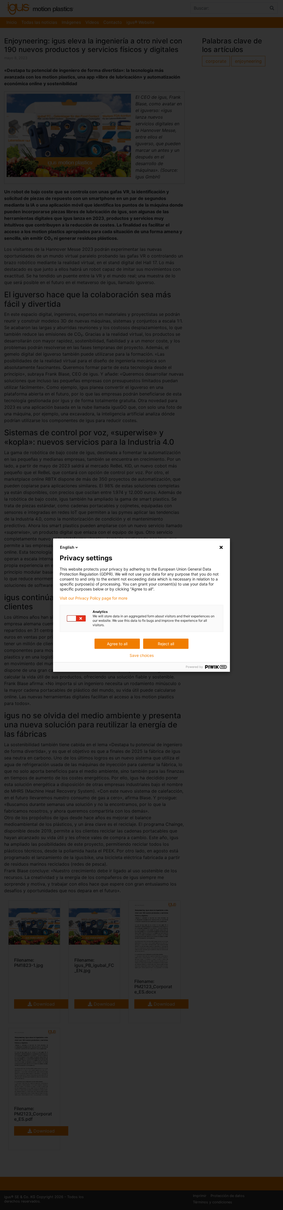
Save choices (142, 655)
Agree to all (117, 643)
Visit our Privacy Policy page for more (93, 598)
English (67, 547)
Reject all (166, 643)
